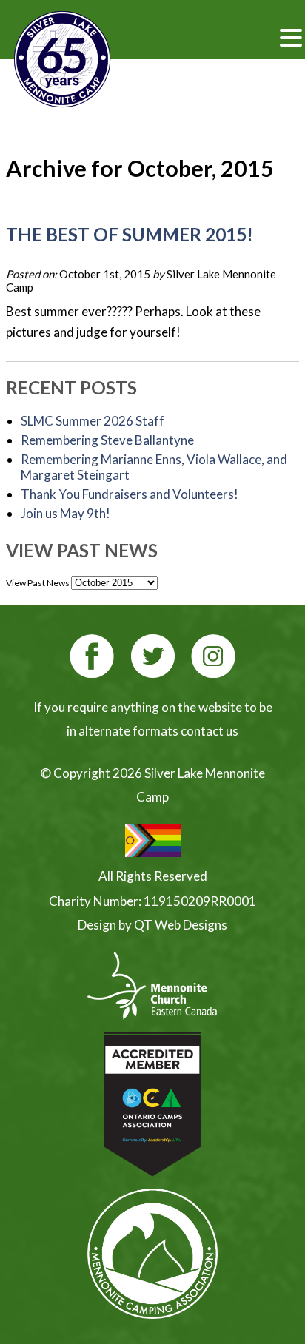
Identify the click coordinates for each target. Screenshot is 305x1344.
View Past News (38, 582)
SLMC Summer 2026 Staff (92, 421)
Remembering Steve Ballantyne (107, 440)
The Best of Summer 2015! (129, 234)
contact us (209, 731)
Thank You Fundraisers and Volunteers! (129, 494)
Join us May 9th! (65, 513)
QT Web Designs (180, 925)
